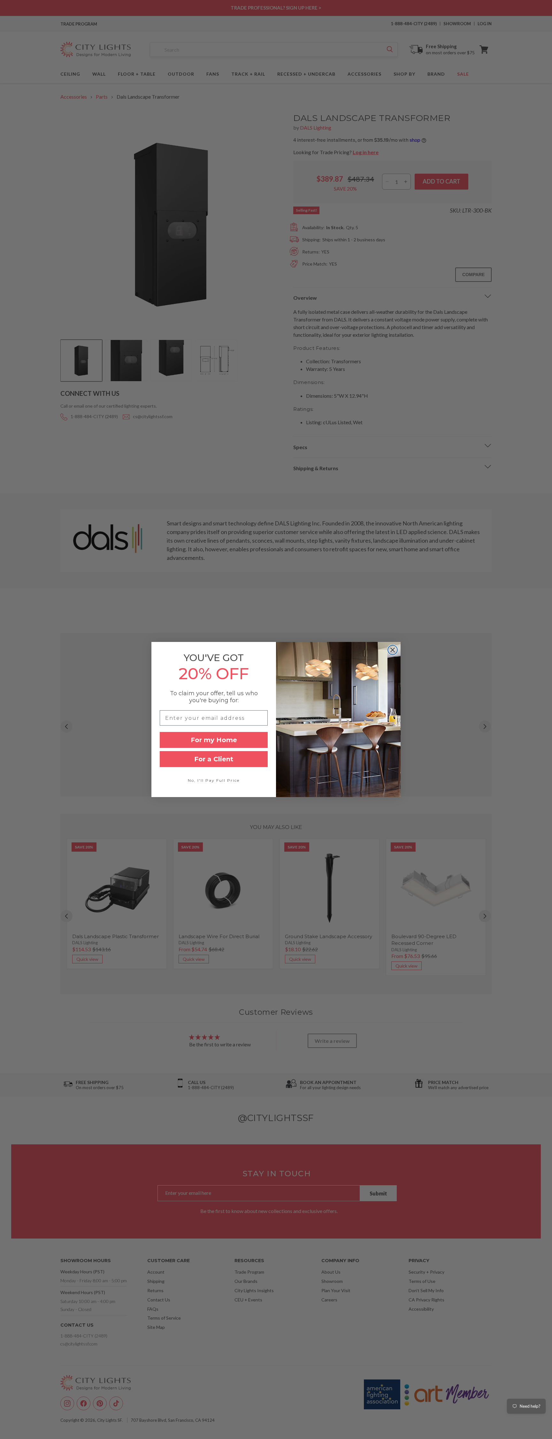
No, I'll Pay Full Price (214, 780)
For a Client (213, 759)
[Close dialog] (392, 650)
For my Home (214, 740)
